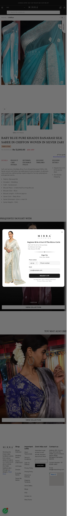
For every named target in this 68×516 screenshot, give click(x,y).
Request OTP (44, 276)
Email (30, 267)
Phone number (33, 259)
